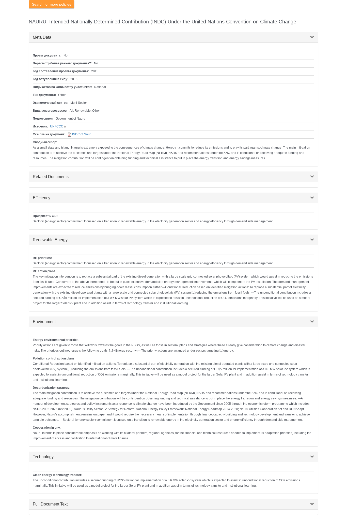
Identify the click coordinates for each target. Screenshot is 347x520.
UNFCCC (58, 126)
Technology (43, 457)
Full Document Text (50, 504)
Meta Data (42, 37)
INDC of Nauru (82, 134)
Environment (44, 322)
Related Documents (51, 177)
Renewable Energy (50, 240)
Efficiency (41, 198)
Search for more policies (51, 4)
